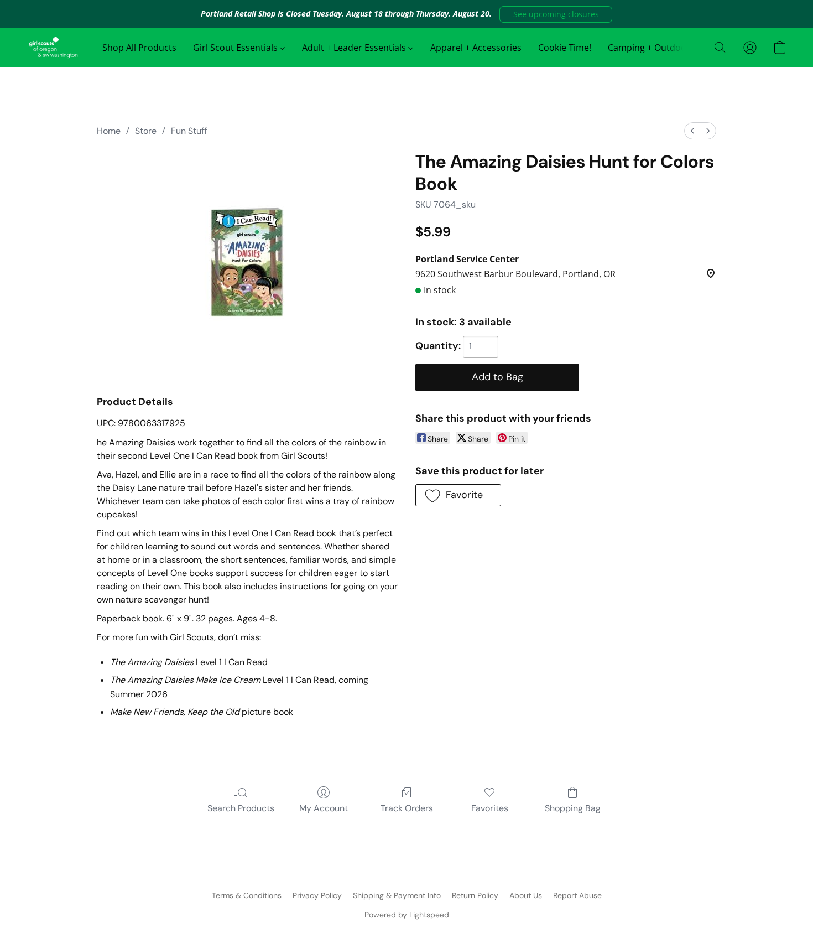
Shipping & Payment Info (397, 895)
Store (146, 131)
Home (109, 131)
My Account (323, 808)
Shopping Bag (573, 808)
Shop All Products (139, 48)
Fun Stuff (189, 131)
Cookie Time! (564, 48)
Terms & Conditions (247, 895)
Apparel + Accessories (476, 48)
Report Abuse (577, 895)
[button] (555, 14)
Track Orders (407, 808)
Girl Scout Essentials (236, 48)
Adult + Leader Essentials (355, 48)
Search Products (240, 808)
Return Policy (475, 895)
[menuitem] (692, 131)
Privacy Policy (317, 895)
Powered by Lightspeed (406, 915)
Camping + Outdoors (652, 48)
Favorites (489, 808)
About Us (525, 895)
